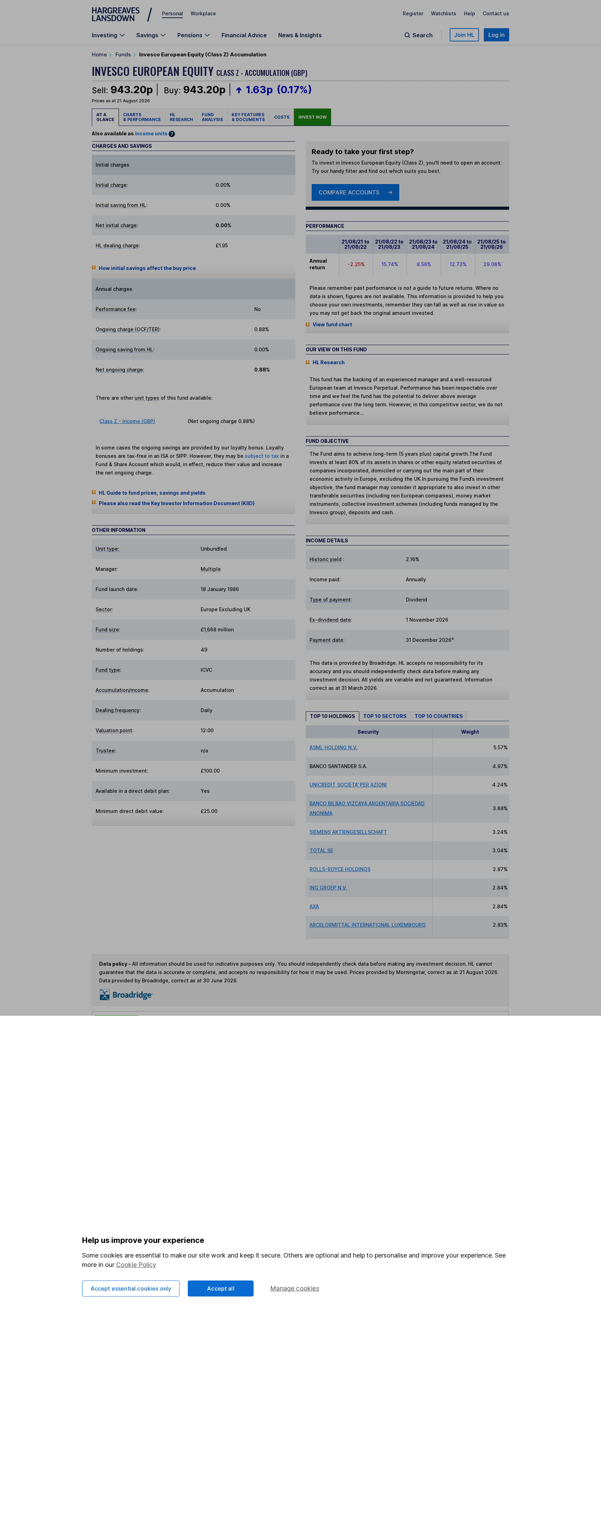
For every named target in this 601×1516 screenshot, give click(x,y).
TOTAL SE (321, 850)
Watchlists (443, 13)
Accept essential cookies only (130, 1288)
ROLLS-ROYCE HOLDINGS (340, 869)
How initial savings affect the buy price (147, 268)
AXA (314, 906)
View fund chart (332, 324)
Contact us (496, 13)
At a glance (105, 117)
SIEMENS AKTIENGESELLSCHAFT (348, 832)
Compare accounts (349, 192)
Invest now (312, 117)
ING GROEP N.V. (328, 888)
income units (151, 133)
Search (422, 35)
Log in (496, 34)
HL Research (181, 117)
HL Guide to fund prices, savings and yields (152, 493)
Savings (147, 35)
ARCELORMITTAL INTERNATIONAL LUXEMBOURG (368, 925)
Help (469, 13)
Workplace (203, 13)
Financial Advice (244, 35)
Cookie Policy (136, 1264)
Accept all (220, 1288)
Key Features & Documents (248, 117)
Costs (281, 117)
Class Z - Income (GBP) (127, 421)
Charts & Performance (142, 117)
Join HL (464, 34)
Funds (123, 54)
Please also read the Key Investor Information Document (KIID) (177, 503)
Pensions (189, 35)
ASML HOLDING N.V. (334, 747)
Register (413, 13)
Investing (104, 35)
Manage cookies (294, 1288)
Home (99, 54)
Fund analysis (212, 117)
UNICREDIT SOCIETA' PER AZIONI (348, 785)
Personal (172, 13)
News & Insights (300, 35)
